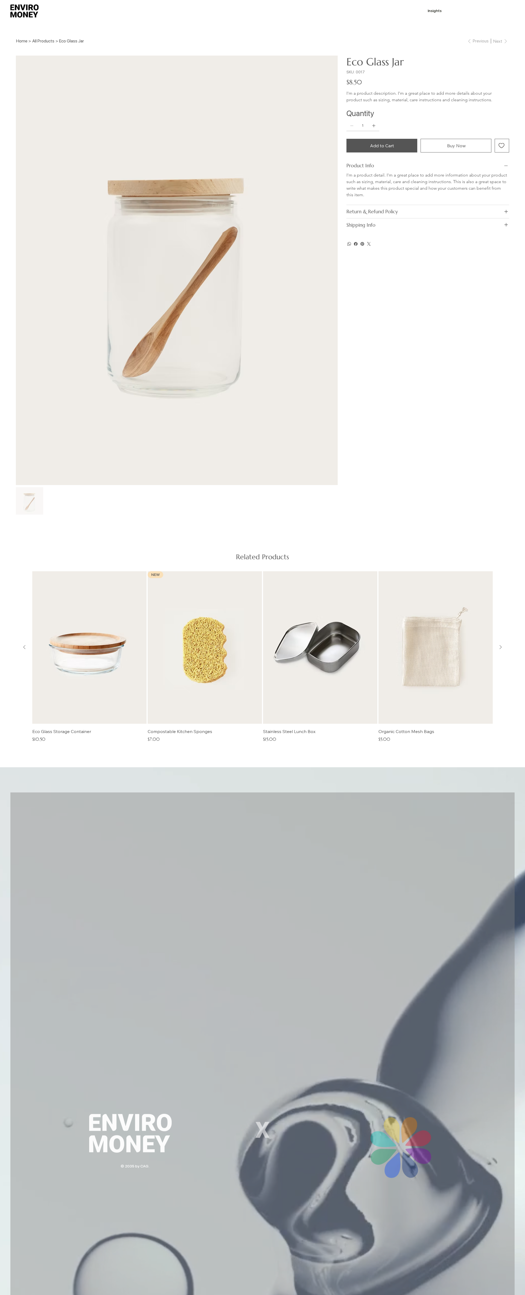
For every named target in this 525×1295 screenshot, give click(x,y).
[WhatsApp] (349, 244)
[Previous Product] (24, 647)
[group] (262, 657)
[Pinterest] (362, 244)
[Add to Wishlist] (502, 145)
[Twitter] (369, 244)
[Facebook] (355, 244)
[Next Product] (500, 647)
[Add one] (373, 125)
